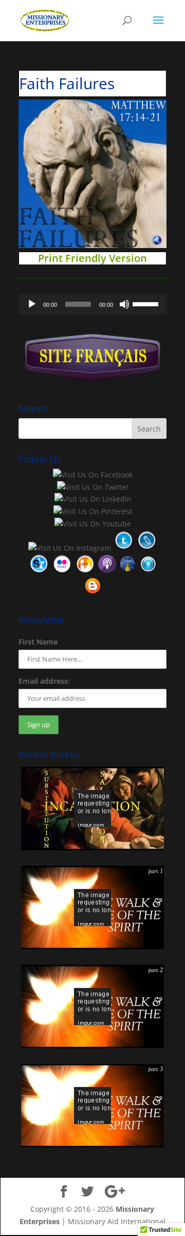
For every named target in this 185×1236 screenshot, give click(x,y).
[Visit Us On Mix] (85, 571)
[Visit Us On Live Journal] (146, 548)
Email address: (44, 681)
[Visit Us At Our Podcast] (107, 571)
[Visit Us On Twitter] (93, 487)
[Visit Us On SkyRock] (38, 571)
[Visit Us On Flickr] (61, 571)
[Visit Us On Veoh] (148, 571)
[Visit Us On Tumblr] (123, 548)
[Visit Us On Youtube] (92, 524)
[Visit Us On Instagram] (69, 548)
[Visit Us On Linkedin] (93, 499)
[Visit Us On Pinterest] (92, 511)
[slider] (147, 303)
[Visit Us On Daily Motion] (127, 571)
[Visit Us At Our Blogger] (92, 593)
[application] (92, 304)
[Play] (32, 304)
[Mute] (124, 304)
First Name (38, 642)
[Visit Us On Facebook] (92, 475)
